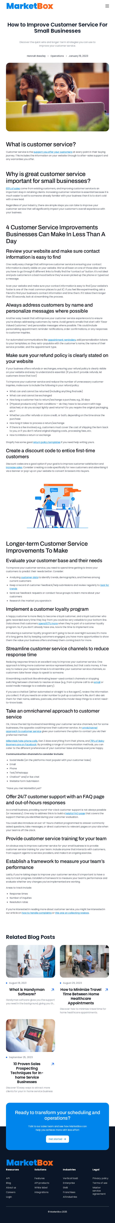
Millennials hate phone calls (21, 741)
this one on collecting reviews (72, 913)
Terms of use (100, 1183)
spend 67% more (48, 623)
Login (9, 1197)
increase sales (14, 467)
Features (39, 1178)
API (8, 1178)
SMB (65, 1187)
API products (41, 1183)
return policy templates (46, 442)
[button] (106, 6)
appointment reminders (62, 340)
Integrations (41, 1192)
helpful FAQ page (75, 813)
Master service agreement (99, 1191)
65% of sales (13, 188)
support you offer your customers (53, 152)
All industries (70, 1197)
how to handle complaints (37, 913)
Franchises (69, 1192)
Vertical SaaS (70, 1178)
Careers (10, 1192)
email (97, 682)
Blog (8, 1183)
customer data (29, 577)
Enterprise (69, 1183)
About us (11, 1187)
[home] (30, 6)
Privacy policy (100, 1178)
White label (40, 1187)
